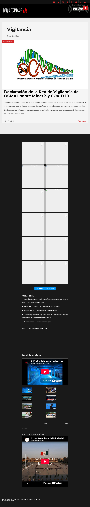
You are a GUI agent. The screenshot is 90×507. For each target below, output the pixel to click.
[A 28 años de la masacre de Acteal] (27, 390)
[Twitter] (58, 2)
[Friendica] (62, 2)
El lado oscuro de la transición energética (38, 322)
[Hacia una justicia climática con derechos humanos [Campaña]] (51, 398)
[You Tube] (71, 2)
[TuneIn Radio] (80, 2)
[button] (33, 153)
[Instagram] (67, 2)
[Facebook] (54, 2)
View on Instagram (46, 288)
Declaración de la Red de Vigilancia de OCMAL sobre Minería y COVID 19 (41, 94)
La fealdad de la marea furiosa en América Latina (40, 310)
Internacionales (8, 41)
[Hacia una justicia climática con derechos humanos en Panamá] (27, 406)
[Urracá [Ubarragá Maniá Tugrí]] (51, 406)
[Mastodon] (85, 2)
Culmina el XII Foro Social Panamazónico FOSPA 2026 (42, 306)
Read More (81, 121)
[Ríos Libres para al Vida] (27, 398)
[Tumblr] (76, 2)
